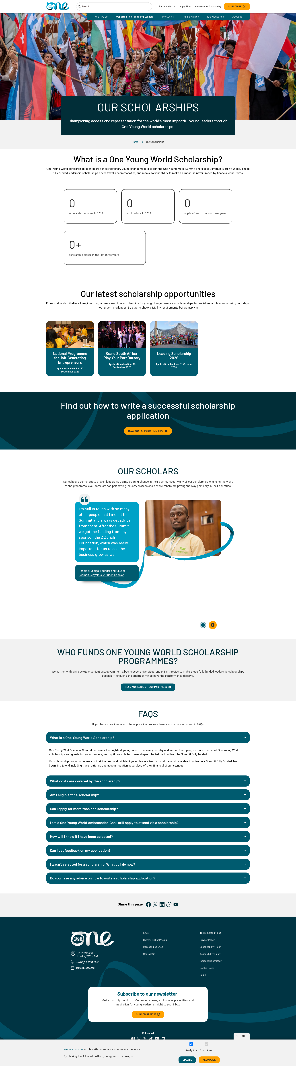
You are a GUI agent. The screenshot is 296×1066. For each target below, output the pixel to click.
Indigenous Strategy (211, 960)
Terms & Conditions (210, 932)
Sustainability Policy (210, 946)
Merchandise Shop (153, 946)
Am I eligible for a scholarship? (74, 795)
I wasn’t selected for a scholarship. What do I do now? (92, 864)
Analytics (191, 1050)
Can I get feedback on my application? (80, 850)
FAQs (146, 932)
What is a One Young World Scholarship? (82, 737)
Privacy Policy (207, 939)
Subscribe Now (146, 1014)
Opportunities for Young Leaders (134, 16)
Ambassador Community (208, 6)
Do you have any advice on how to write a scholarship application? (102, 878)
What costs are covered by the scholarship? (85, 781)
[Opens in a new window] (148, 904)
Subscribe (234, 6)
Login (203, 974)
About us (237, 16)
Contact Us (149, 953)
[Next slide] (213, 625)
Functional (206, 1050)
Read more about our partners (146, 687)
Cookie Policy (207, 967)
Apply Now (185, 6)
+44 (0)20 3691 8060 (87, 962)
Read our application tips (145, 430)
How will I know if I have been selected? (81, 836)
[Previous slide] (203, 625)
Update (187, 1059)
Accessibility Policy (210, 953)
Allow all (209, 1059)
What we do (101, 16)
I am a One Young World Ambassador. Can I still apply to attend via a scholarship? (114, 822)
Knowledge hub (215, 16)
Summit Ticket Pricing (155, 939)
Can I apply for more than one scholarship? (84, 808)
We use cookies (74, 1049)
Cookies (241, 1036)
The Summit (168, 16)
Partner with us (167, 6)
